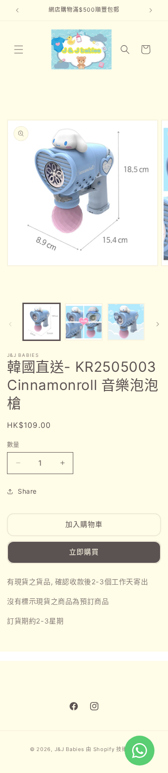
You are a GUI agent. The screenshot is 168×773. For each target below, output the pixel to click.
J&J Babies (69, 749)
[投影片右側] (157, 324)
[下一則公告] (150, 10)
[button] (18, 49)
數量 (13, 444)
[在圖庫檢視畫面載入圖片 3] (126, 321)
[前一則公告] (17, 10)
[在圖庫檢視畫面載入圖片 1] (41, 321)
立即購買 (84, 551)
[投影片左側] (10, 324)
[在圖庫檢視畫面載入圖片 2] (83, 321)
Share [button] (27, 491)
